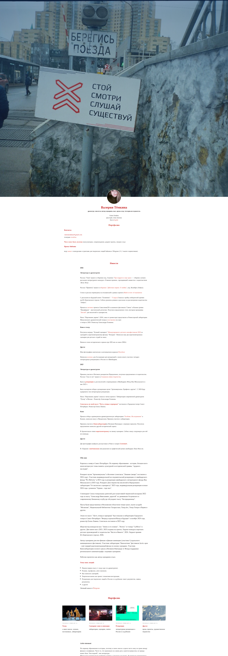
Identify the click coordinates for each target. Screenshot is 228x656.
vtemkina (73, 237)
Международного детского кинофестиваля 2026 (124, 332)
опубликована (94, 448)
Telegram (96, 588)
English (116, 220)
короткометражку (102, 431)
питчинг (90, 307)
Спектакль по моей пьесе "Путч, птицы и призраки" (99, 404)
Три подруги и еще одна (122, 278)
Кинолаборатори (100, 424)
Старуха (115, 297)
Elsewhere (121, 352)
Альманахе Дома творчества (111, 377)
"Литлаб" (83, 312)
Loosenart (123, 443)
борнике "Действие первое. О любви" (114, 287)
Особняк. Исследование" (133, 416)
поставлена (112, 320)
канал (70, 251)
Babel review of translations (133, 292)
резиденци (89, 382)
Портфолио (114, 225)
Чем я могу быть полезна (73, 242)
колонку (90, 357)
